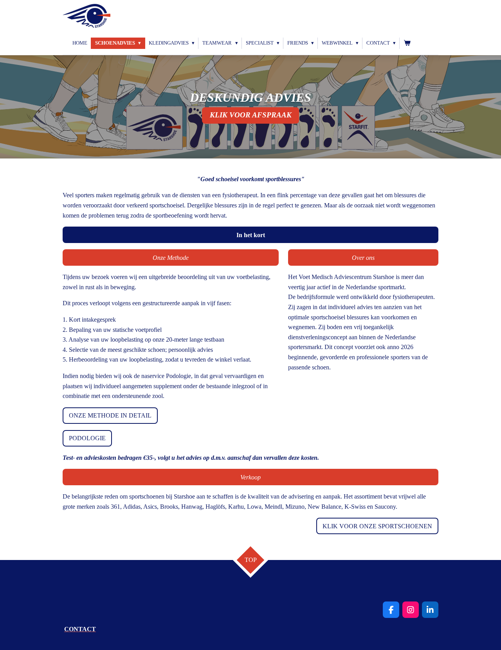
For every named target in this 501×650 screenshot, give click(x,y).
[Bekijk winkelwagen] (407, 43)
